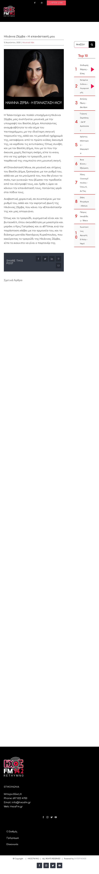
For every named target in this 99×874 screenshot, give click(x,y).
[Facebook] (43, 817)
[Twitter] (52, 817)
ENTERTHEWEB (80, 859)
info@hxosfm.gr (21, 802)
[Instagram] (47, 817)
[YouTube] (56, 817)
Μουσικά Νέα (28, 42)
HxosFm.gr (16, 806)
